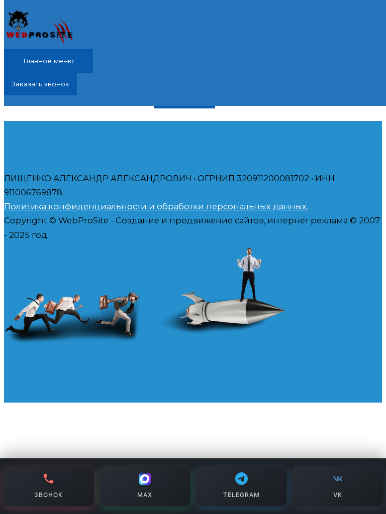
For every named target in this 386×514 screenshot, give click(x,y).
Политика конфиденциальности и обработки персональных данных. (156, 206)
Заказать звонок (40, 84)
